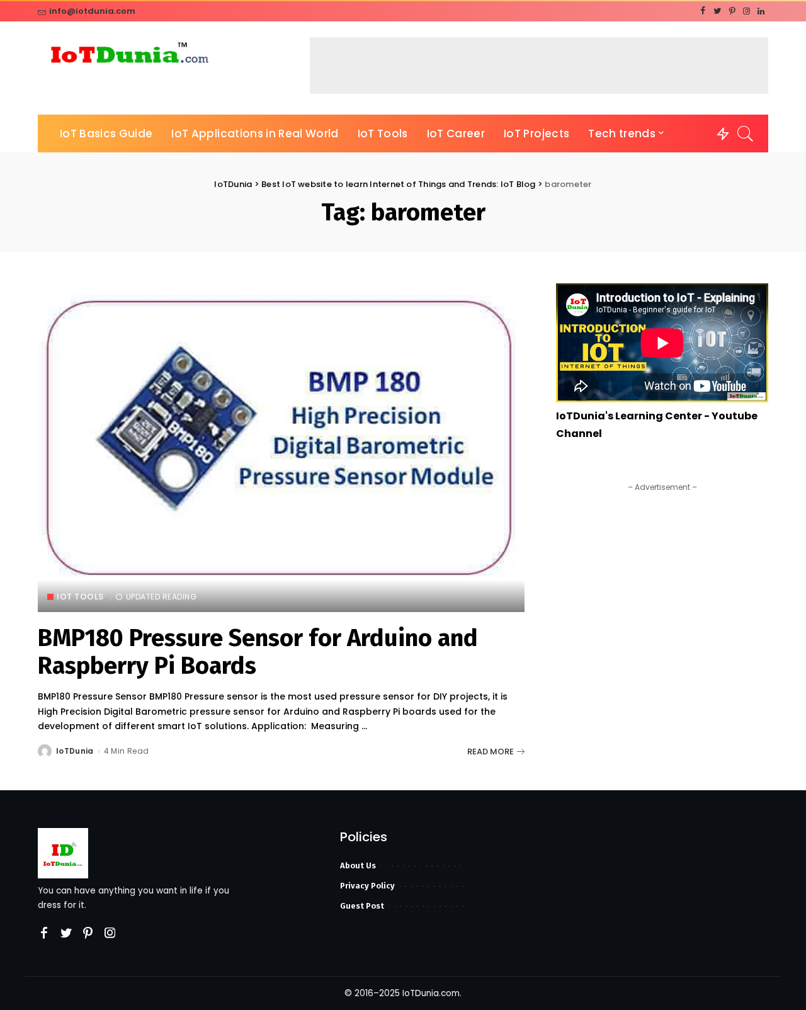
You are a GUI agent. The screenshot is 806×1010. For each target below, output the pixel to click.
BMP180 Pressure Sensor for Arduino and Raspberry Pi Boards (258, 651)
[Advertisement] (539, 65)
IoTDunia (75, 751)
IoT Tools (80, 597)
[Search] (745, 133)
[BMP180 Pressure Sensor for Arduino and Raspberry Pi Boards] (281, 447)
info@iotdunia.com (92, 11)
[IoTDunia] (129, 55)
